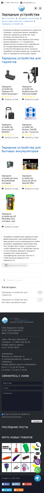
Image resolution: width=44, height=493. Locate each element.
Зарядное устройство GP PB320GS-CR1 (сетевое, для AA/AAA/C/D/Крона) (9, 220)
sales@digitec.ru (29, 3)
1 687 (8, 490)
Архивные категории (29, 18)
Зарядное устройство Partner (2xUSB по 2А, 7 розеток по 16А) (30, 130)
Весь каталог (8, 18)
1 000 (19, 490)
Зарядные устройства (12, 24)
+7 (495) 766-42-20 (11, 3)
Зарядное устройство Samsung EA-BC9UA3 (8, 128)
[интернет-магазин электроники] (22, 8)
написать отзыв (11, 99)
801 (17, 484)
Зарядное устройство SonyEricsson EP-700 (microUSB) (30, 90)
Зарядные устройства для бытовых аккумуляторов (21, 301)
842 (7, 484)
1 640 (27, 484)
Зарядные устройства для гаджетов (21, 293)
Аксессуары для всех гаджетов (17, 21)
